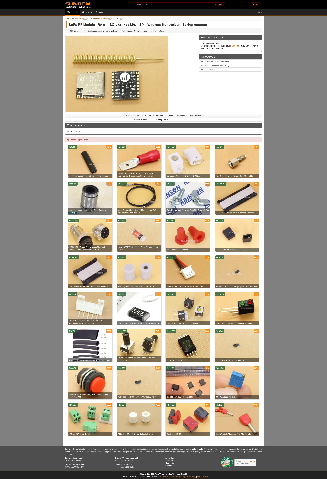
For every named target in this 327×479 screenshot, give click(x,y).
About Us (88, 12)
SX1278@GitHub (206, 69)
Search (220, 4)
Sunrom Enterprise (123, 464)
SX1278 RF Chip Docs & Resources (214, 61)
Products (73, 12)
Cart (256, 4)
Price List (169, 460)
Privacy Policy (191, 476)
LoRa (118, 18)
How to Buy (170, 463)
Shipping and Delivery (177, 476)
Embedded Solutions (101, 18)
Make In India (197, 449)
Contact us (236, 45)
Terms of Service (203, 476)
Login (259, 12)
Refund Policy (163, 476)
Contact (100, 12)
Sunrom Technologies (74, 464)
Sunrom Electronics (73, 458)
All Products (79, 18)
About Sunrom (171, 458)
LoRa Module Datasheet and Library (214, 65)
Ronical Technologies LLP (126, 458)
